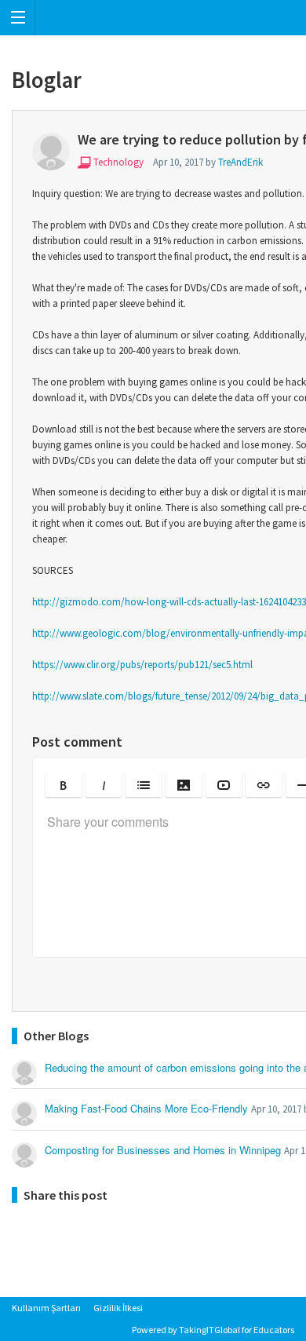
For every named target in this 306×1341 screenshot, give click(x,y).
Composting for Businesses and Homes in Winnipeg (163, 1149)
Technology (118, 162)
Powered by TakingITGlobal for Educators (213, 1330)
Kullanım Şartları (46, 1308)
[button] (64, 784)
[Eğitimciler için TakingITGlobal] (153, 17)
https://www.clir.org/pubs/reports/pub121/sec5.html (142, 664)
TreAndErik (240, 162)
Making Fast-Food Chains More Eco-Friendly (146, 1108)
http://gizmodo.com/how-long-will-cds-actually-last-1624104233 (169, 601)
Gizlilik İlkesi (118, 1308)
